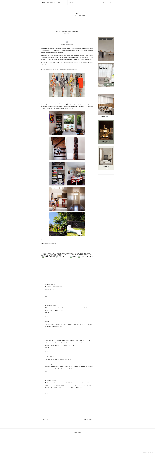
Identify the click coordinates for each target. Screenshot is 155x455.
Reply (46, 296)
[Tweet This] (48, 257)
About (44, 2)
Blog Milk (151, 452)
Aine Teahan (48, 321)
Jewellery (83, 253)
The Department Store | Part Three (67, 31)
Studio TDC (61, 2)
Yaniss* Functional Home (52, 281)
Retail (89, 254)
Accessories (51, 253)
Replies (49, 300)
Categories (51, 2)
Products (83, 254)
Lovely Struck (49, 356)
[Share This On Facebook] (63, 257)
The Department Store (53, 255)
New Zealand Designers (60, 254)
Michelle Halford (50, 305)
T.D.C (77, 13)
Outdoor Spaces (74, 254)
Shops (43, 255)
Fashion (58, 253)
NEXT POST (88, 419)
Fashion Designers (68, 253)
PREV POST (45, 419)
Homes (77, 253)
